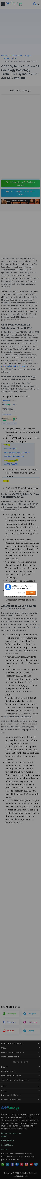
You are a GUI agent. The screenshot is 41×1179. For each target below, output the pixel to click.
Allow (30, 592)
